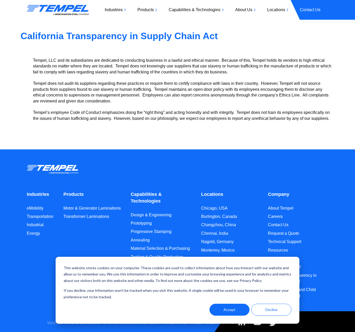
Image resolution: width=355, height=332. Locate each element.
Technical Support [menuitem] (284, 241)
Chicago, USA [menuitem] (214, 208)
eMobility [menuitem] (35, 208)
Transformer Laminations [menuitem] (86, 216)
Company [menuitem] (278, 194)
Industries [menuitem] (114, 10)
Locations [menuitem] (276, 10)
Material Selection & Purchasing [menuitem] (160, 248)
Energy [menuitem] (33, 233)
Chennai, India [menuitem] (214, 233)
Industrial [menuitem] (35, 225)
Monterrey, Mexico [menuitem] (218, 250)
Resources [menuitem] (278, 250)
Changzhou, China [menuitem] (218, 225)
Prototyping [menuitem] (141, 223)
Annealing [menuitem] (140, 240)
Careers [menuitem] (275, 216)
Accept (229, 309)
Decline (271, 309)
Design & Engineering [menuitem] (151, 215)
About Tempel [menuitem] (280, 208)
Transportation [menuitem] (40, 216)
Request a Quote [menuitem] (283, 233)
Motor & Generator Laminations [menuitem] (92, 208)
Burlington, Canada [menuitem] (219, 216)
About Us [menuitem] (243, 10)
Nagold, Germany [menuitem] (217, 241)
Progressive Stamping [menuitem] (151, 231)
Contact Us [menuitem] (310, 10)
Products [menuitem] (145, 10)
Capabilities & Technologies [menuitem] (194, 10)
